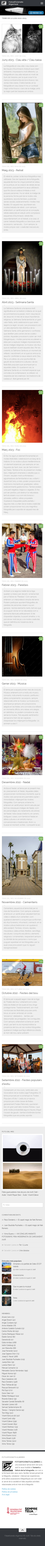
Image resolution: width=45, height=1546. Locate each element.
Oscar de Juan (7, 1376)
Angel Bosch (7, 1320)
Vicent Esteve (7, 1421)
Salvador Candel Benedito (12, 1402)
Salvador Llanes (8, 1404)
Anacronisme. (18, 1275)
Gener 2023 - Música (14, 683)
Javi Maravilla (7, 1348)
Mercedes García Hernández (13, 1371)
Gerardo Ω (6, 1340)
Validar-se (37, 13)
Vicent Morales (7, 1430)
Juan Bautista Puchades (13, 1225)
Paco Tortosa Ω (7, 1385)
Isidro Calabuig (7, 1345)
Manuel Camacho (8, 1368)
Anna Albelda (7, 1326)
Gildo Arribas (7, 1343)
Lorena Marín (7, 1365)
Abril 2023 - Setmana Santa (18, 302)
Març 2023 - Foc (11, 449)
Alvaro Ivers (6, 1317)
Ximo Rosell (6, 1438)
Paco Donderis (9, 1220)
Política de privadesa (10, 1492)
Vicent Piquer (7, 1433)
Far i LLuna (23, 1245)
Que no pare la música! (22, 1287)
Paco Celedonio (8, 1379)
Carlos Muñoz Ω (8, 1331)
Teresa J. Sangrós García (11, 1410)
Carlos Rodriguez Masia (11, 1334)
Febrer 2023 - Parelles (15, 584)
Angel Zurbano (8, 1323)
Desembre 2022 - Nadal (16, 782)
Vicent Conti (6, 1419)
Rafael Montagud (8, 1396)
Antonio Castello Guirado (11, 1328)
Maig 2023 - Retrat (12, 170)
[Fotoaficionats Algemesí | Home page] (5, 3)
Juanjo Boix (6, 1362)
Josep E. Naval (7, 1356)
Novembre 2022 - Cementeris (19, 902)
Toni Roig (5, 1413)
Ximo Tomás (7, 1441)
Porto (15, 1298)
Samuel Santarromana (10, 1407)
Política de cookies (9, 1489)
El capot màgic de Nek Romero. (30, 1220)
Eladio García (7, 1337)
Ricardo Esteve (7, 1399)
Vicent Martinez (8, 1427)
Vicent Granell (7, 1424)
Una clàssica (24, 1251)
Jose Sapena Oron (9, 1354)
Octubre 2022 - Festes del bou (20, 993)
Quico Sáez (6, 1393)
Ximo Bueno (9, 1234)
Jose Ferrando (7, 1351)
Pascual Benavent (9, 1388)
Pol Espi (5, 1390)
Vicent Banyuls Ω (9, 1416)
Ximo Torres (6, 1444)
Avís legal (6, 1495)
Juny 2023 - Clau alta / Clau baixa (22, 59)
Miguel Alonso (7, 1373)
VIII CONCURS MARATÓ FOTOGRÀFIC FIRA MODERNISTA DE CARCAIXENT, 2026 (22, 1237)
